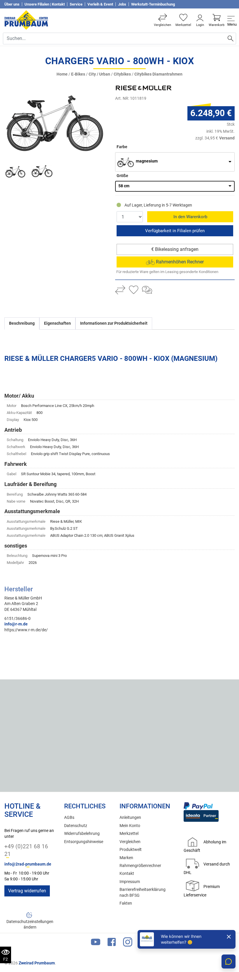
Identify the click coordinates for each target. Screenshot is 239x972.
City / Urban (99, 74)
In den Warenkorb (190, 216)
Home (62, 74)
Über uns (12, 4)
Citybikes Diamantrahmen (158, 74)
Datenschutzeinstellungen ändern (29, 924)
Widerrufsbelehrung (82, 833)
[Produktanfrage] (147, 290)
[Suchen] (230, 38)
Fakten (125, 903)
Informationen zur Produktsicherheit (113, 323)
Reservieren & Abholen (175, 230)
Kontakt (126, 873)
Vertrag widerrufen (27, 891)
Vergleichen (129, 841)
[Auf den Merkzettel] (134, 290)
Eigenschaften (57, 323)
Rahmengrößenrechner (140, 865)
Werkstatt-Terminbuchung (153, 4)
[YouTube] (95, 943)
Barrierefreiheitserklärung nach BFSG (142, 892)
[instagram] (127, 943)
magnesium (147, 161)
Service (76, 4)
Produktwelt (130, 849)
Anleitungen (130, 817)
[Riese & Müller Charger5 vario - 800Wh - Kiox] (55, 119)
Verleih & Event (100, 4)
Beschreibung (22, 323)
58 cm (123, 185)
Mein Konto (129, 825)
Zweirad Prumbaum (37, 963)
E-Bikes (78, 74)
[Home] (26, 20)
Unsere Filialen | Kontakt (44, 4)
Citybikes (122, 74)
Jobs (122, 4)
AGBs (69, 817)
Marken (126, 857)
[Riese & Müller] (155, 88)
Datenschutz (75, 825)
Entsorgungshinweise (83, 841)
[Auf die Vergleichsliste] (120, 290)
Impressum (129, 881)
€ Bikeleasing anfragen (174, 249)
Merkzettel (128, 833)
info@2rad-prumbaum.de (27, 864)
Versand (227, 138)
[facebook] (111, 943)
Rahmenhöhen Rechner (179, 262)
